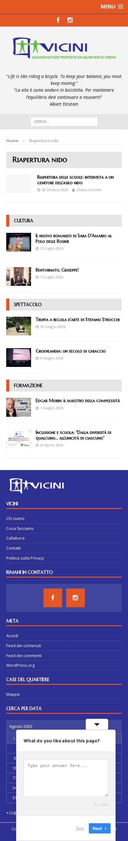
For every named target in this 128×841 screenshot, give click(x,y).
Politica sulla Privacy (25, 558)
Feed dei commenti (24, 655)
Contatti (13, 548)
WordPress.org (20, 665)
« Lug (11, 812)
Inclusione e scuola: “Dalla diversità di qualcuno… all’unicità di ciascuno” (73, 435)
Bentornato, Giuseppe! (57, 270)
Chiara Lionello (88, 189)
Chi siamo (15, 518)
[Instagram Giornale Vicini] (70, 20)
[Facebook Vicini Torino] (58, 20)
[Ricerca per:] (64, 121)
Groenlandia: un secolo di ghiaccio (71, 351)
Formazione (28, 385)
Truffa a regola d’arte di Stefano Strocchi (78, 319)
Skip (80, 828)
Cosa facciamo (20, 528)
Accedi (12, 635)
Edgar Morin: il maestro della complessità (78, 400)
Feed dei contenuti (23, 645)
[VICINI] (64, 49)
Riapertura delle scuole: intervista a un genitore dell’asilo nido (75, 179)
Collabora (15, 538)
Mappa (13, 694)
